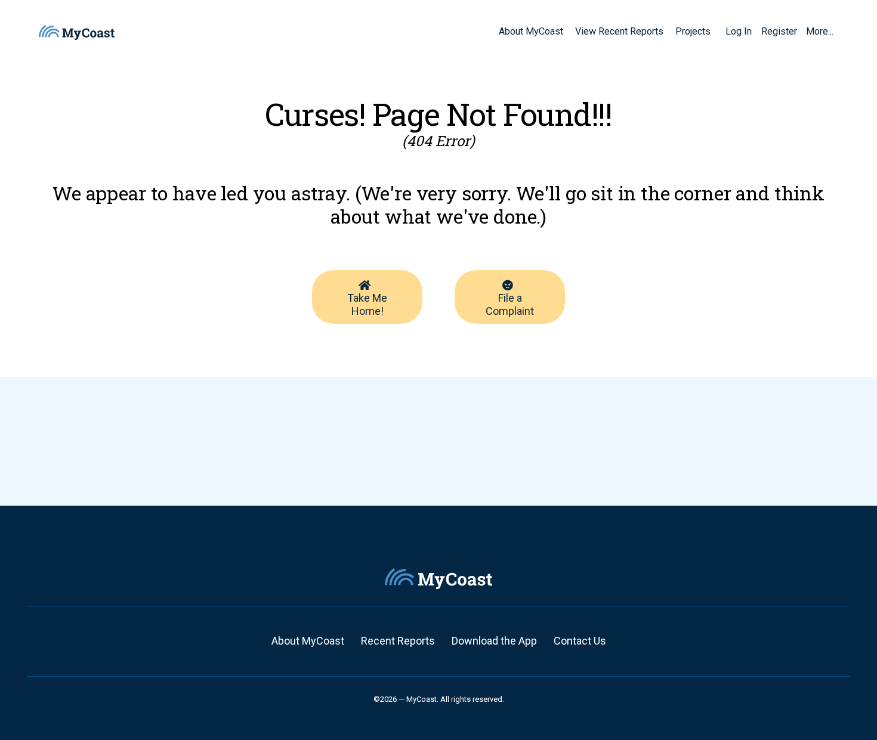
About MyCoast (307, 640)
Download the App (494, 640)
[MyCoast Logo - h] (77, 32)
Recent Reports (398, 640)
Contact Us (580, 640)
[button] (715, 31)
